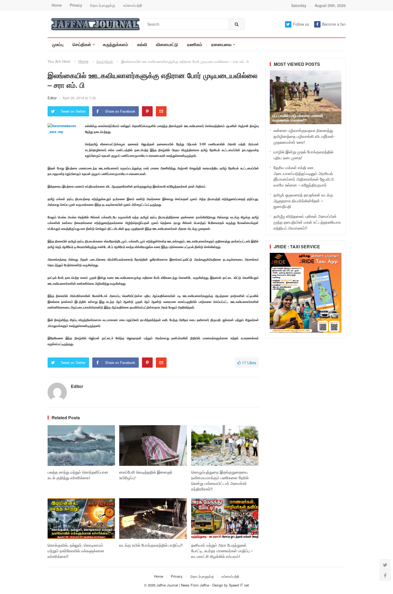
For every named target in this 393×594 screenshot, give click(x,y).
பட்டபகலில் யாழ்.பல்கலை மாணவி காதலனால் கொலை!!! (297, 118)
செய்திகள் (81, 44)
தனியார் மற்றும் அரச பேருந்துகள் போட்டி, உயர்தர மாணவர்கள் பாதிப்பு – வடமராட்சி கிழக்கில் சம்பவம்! (222, 550)
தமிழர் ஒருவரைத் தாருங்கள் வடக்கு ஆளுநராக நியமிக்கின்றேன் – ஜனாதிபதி (303, 200)
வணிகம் (194, 44)
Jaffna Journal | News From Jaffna (182, 585)
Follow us (301, 24)
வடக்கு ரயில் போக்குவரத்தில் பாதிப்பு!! (151, 545)
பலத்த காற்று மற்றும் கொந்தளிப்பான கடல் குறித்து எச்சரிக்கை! (78, 474)
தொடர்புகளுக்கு (102, 5)
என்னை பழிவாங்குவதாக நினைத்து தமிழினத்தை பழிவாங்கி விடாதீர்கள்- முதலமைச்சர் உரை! (304, 136)
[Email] (161, 111)
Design (218, 585)
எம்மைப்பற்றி (132, 5)
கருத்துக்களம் (115, 44)
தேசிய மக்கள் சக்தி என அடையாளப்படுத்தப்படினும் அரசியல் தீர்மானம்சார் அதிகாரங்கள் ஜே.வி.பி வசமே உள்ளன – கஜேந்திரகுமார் (303, 176)
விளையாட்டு (167, 44)
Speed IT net (239, 585)
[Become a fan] (385, 575)
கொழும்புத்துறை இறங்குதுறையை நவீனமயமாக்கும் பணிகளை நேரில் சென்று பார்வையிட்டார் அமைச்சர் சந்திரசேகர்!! (220, 480)
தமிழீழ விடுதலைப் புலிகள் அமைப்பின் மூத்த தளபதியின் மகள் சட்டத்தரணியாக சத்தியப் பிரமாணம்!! (307, 222)
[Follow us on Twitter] (385, 564)
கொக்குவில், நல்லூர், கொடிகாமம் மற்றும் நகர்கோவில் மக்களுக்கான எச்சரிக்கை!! (76, 550)
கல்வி (142, 44)
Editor (53, 97)
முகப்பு (57, 44)
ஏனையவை (221, 44)
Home (57, 5)
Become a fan (334, 24)
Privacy (76, 5)
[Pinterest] (147, 111)
